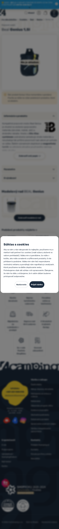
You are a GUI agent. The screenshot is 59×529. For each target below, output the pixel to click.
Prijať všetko (37, 285)
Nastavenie (21, 285)
